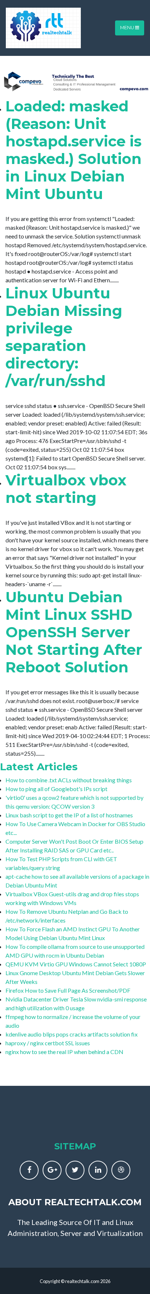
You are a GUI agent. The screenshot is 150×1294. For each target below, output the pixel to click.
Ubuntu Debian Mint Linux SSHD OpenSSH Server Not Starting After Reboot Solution (73, 632)
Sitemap (75, 1146)
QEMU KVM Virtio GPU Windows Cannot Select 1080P (75, 964)
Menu (127, 27)
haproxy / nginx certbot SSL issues (47, 1042)
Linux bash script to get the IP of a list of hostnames (69, 815)
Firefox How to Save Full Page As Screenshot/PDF (67, 990)
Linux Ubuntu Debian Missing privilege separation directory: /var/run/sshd (63, 337)
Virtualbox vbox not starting (65, 489)
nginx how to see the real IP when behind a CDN (64, 1051)
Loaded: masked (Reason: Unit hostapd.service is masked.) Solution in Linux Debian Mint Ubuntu (73, 150)
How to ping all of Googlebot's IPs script (56, 788)
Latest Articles (39, 766)
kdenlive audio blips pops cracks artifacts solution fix (71, 1034)
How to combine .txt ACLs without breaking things (68, 779)
